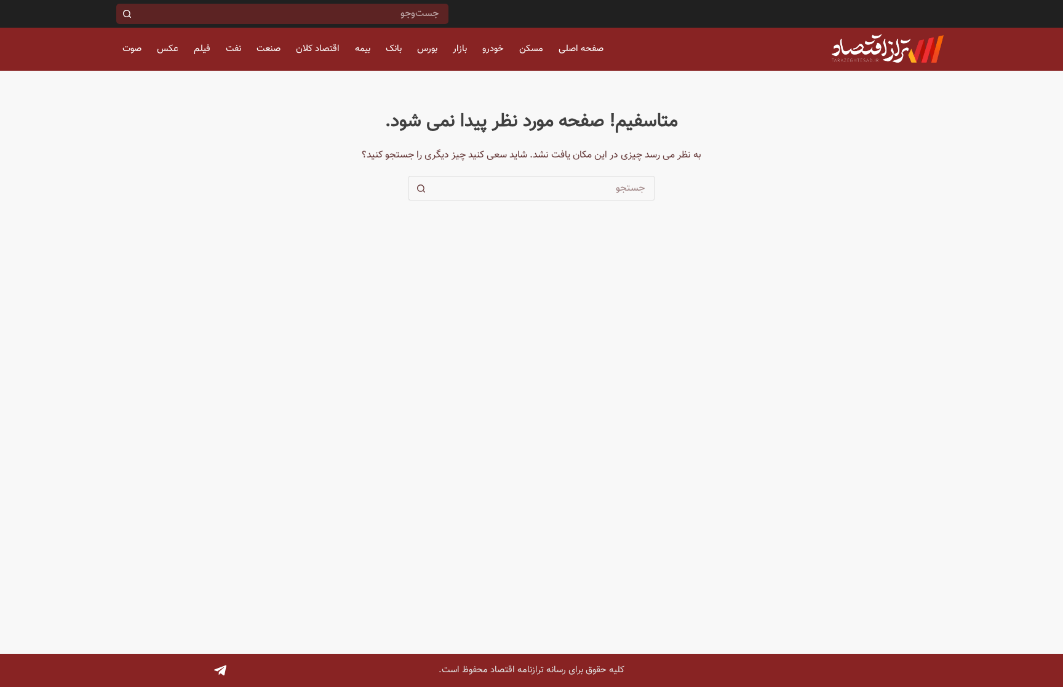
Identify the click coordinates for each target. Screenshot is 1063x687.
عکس (167, 49)
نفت (233, 49)
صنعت (269, 49)
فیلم (202, 49)
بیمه (362, 49)
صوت (131, 49)
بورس (427, 49)
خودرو (493, 49)
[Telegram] (220, 670)
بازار (460, 49)
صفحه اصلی (581, 49)
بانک (394, 49)
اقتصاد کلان (318, 49)
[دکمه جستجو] (126, 14)
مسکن (531, 49)
